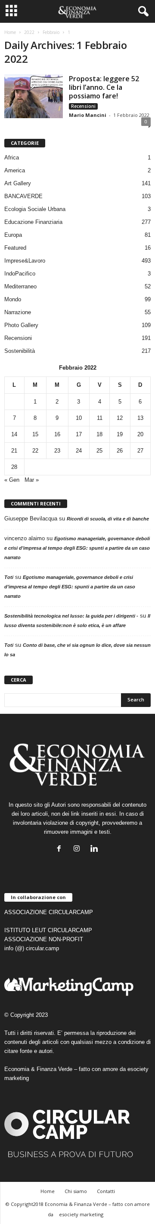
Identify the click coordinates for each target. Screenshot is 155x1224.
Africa (11, 157)
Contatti (106, 1191)
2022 (29, 32)
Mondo (12, 299)
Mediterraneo (20, 286)
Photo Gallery (21, 325)
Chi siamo (76, 1191)
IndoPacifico (19, 273)
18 (99, 434)
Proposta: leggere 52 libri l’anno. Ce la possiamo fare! (104, 87)
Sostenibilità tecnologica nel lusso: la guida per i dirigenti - (71, 615)
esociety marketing (81, 1214)
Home (10, 32)
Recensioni (83, 106)
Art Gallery (17, 183)
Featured (15, 248)
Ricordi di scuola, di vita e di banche (108, 518)
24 (79, 450)
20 (140, 434)
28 (14, 467)
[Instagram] (78, 849)
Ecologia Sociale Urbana (34, 209)
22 (35, 450)
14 (14, 434)
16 (57, 434)
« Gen (11, 480)
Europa (13, 235)
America (14, 170)
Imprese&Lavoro (24, 260)
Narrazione (17, 312)
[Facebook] (61, 849)
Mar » (32, 480)
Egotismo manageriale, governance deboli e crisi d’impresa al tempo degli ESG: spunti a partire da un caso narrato (77, 548)
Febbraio (51, 32)
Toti (8, 577)
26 (120, 450)
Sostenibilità (19, 351)
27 (140, 450)
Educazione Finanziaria (33, 222)
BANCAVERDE (23, 196)
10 (79, 418)
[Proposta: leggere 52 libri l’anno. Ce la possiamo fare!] (33, 96)
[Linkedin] (95, 849)
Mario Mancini (87, 115)
